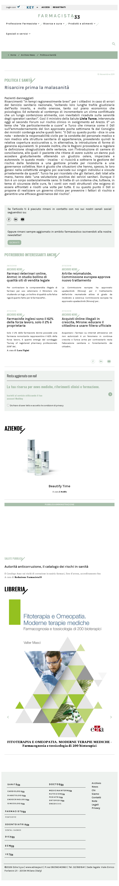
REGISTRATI (59, 7)
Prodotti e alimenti (81, 23)
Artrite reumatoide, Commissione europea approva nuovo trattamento (86, 276)
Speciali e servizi (17, 33)
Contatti (96, 797)
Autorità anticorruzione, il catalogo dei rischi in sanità (46, 566)
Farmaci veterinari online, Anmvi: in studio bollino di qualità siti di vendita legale (28, 276)
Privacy (96, 808)
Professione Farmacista (22, 23)
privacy (60, 405)
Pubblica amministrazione (59, 504)
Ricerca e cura (53, 23)
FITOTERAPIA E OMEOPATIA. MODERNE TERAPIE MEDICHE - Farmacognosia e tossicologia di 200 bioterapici (59, 744)
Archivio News (28, 55)
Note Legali (95, 803)
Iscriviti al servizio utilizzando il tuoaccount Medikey (24, 397)
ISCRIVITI (14, 242)
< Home (12, 55)
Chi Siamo (95, 792)
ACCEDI (46, 7)
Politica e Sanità (48, 55)
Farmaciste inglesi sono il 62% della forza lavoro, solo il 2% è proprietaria (30, 322)
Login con (11, 7)
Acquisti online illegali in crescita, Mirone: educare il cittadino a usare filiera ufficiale (86, 322)
